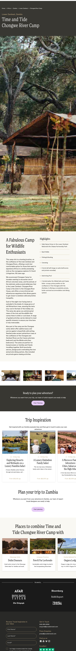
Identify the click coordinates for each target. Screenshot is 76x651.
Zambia (15, 8)
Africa (9, 8)
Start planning (38, 509)
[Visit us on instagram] (49, 641)
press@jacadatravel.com (47, 633)
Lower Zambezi (23, 8)
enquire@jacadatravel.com (48, 626)
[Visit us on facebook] (40, 641)
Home (3, 8)
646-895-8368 (44, 624)
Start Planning (38, 403)
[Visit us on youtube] (43, 641)
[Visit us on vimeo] (46, 641)
